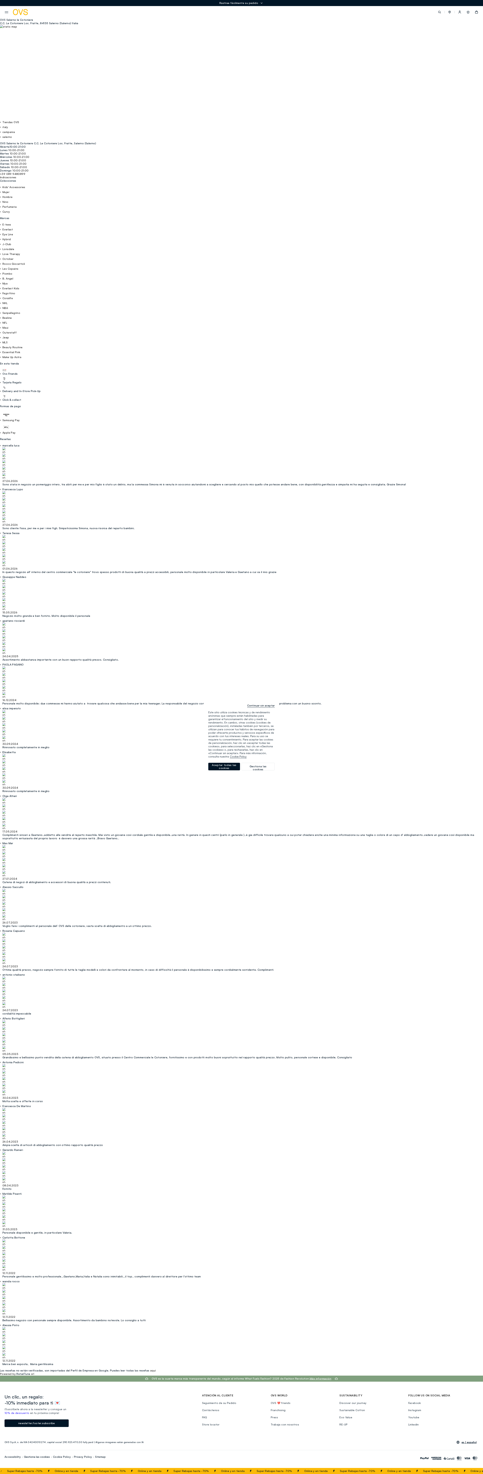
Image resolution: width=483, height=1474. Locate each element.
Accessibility (13, 1456)
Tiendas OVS (10, 122)
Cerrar (473, 1470)
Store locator (211, 1424)
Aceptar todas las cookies (224, 766)
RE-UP (343, 1424)
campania (8, 132)
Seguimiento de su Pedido (219, 1403)
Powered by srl (17, 1373)
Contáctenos (210, 1410)
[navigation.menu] (6, 12)
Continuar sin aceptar (261, 705)
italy (5, 127)
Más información (320, 1378)
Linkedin (413, 1424)
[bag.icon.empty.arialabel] (476, 12)
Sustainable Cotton (352, 1410)
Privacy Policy (83, 1456)
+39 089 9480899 (12, 173)
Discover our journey (352, 1403)
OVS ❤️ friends (280, 1403)
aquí (153, 1370)
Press (274, 1417)
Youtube (413, 1417)
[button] (449, 12)
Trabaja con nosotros (285, 1424)
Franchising (278, 1410)
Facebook (414, 1403)
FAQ (204, 1417)
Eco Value (345, 1417)
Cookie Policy (62, 1456)
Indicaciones (8, 177)
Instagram (414, 1410)
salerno (7, 136)
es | (469, 1442)
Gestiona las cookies (37, 1456)
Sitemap (100, 1456)
